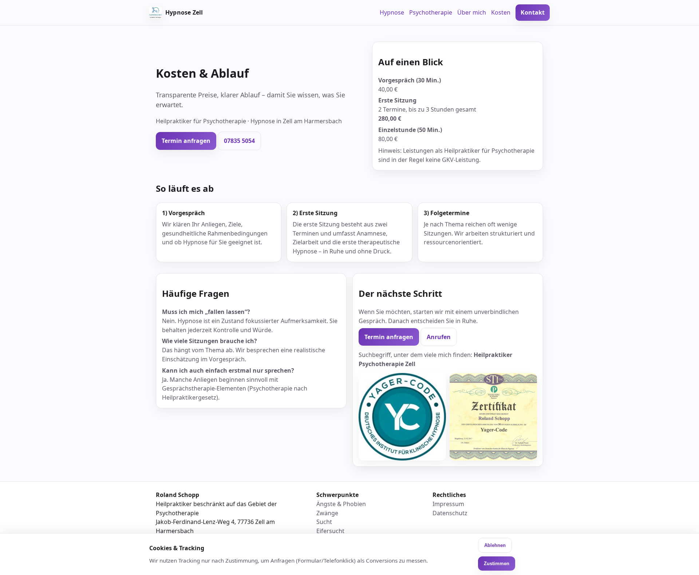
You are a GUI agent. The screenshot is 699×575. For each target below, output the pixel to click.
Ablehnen (495, 545)
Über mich (471, 12)
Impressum (448, 504)
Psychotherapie (430, 12)
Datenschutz (450, 513)
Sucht (324, 522)
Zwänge (327, 513)
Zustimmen (496, 563)
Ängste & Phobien (341, 504)
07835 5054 (239, 141)
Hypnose (392, 12)
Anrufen (439, 337)
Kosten (500, 12)
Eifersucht (330, 531)
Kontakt (533, 12)
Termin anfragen (186, 141)
